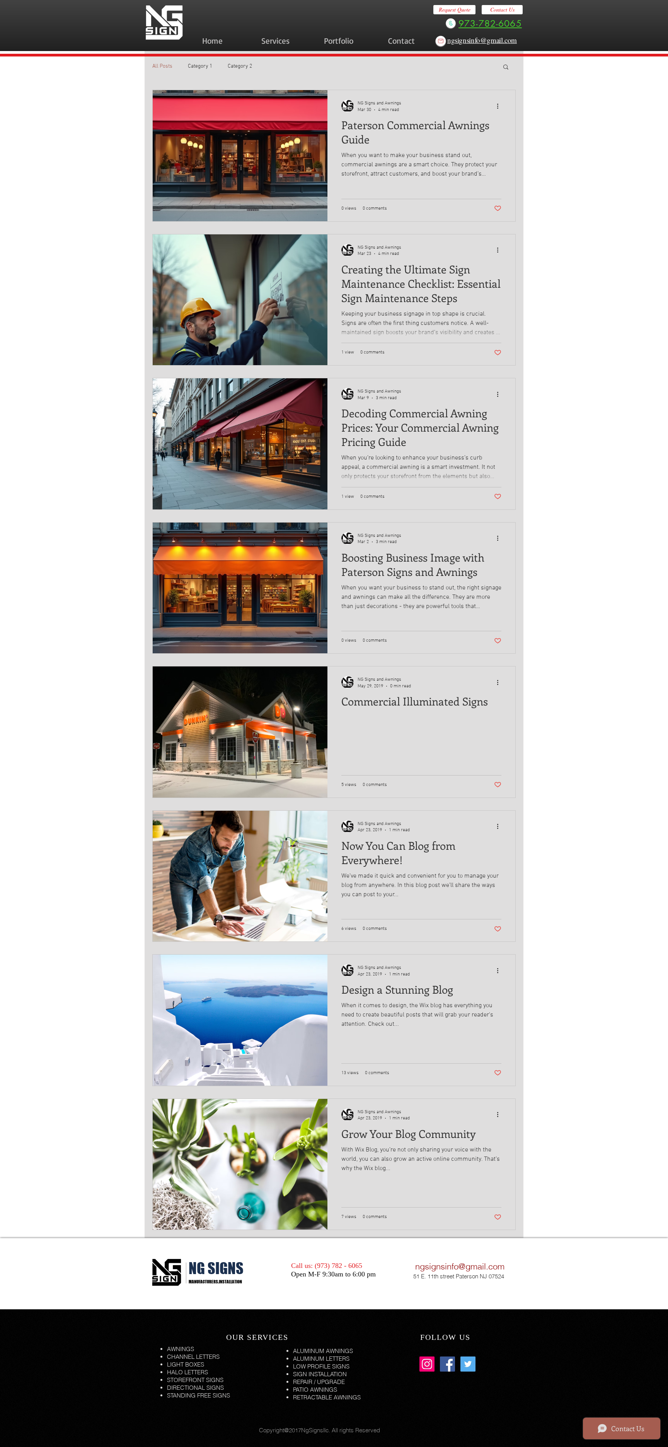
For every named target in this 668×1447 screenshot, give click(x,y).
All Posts (162, 66)
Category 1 (200, 66)
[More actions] (500, 106)
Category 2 (240, 66)
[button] (506, 67)
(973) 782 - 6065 (338, 1265)
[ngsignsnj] (427, 1364)
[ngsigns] (467, 1364)
